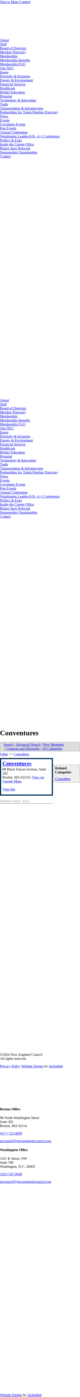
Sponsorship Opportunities (18, 152)
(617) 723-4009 (11, 1133)
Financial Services (13, 84)
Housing (6, 96)
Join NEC (7, 68)
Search (8, 744)
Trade (4, 104)
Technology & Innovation (18, 100)
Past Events (8, 128)
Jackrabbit (56, 1066)
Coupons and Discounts (23, 748)
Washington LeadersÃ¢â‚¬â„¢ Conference (30, 136)
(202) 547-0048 (11, 1174)
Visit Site (8, 789)
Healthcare (7, 88)
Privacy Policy (10, 1066)
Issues (4, 72)
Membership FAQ (13, 64)
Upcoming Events (12, 124)
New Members (53, 744)
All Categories (52, 748)
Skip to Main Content (15, 2)
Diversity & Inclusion (15, 76)
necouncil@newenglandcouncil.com (25, 1141)
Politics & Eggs (11, 140)
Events (5, 120)
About (4, 40)
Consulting (62, 779)
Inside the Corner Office (17, 144)
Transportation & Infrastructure (21, 108)
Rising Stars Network (15, 148)
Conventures (16, 763)
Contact (5, 156)
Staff (3, 44)
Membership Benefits (15, 60)
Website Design (32, 1066)
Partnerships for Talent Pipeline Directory (29, 112)
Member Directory (13, 52)
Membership (9, 56)
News (4, 116)
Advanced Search (28, 744)
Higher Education (12, 92)
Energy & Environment (16, 80)
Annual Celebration (14, 132)
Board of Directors (13, 48)
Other (4, 754)
